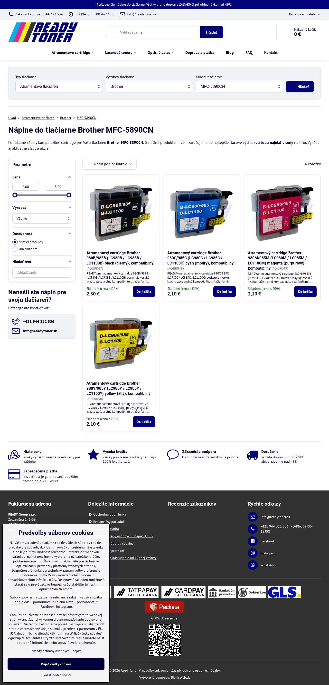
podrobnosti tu (44, 602)
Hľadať (211, 32)
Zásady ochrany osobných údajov (196, 670)
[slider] (14, 195)
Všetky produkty (31, 242)
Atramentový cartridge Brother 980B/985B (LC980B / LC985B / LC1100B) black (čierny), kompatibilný (119, 258)
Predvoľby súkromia (153, 670)
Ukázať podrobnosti (56, 675)
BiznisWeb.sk (180, 677)
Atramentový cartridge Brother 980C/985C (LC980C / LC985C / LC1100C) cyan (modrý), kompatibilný (200, 258)
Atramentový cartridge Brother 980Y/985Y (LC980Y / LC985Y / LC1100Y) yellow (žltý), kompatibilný (118, 388)
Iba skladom (28, 249)
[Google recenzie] (165, 639)
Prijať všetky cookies (56, 664)
